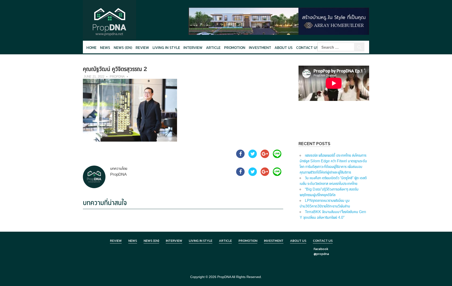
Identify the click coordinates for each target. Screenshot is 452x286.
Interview (192, 47)
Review (142, 47)
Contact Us (307, 47)
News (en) (123, 47)
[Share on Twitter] (252, 157)
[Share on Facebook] (240, 157)
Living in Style (200, 240)
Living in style (166, 47)
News (105, 47)
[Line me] (277, 157)
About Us (283, 47)
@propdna (321, 253)
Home (91, 47)
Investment (260, 47)
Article (213, 47)
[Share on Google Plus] (265, 157)
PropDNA (117, 76)
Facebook (321, 248)
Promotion (234, 47)
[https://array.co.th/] (278, 21)
